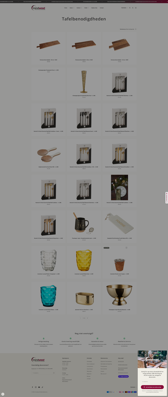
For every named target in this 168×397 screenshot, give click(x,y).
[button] (166, 197)
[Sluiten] (164, 353)
